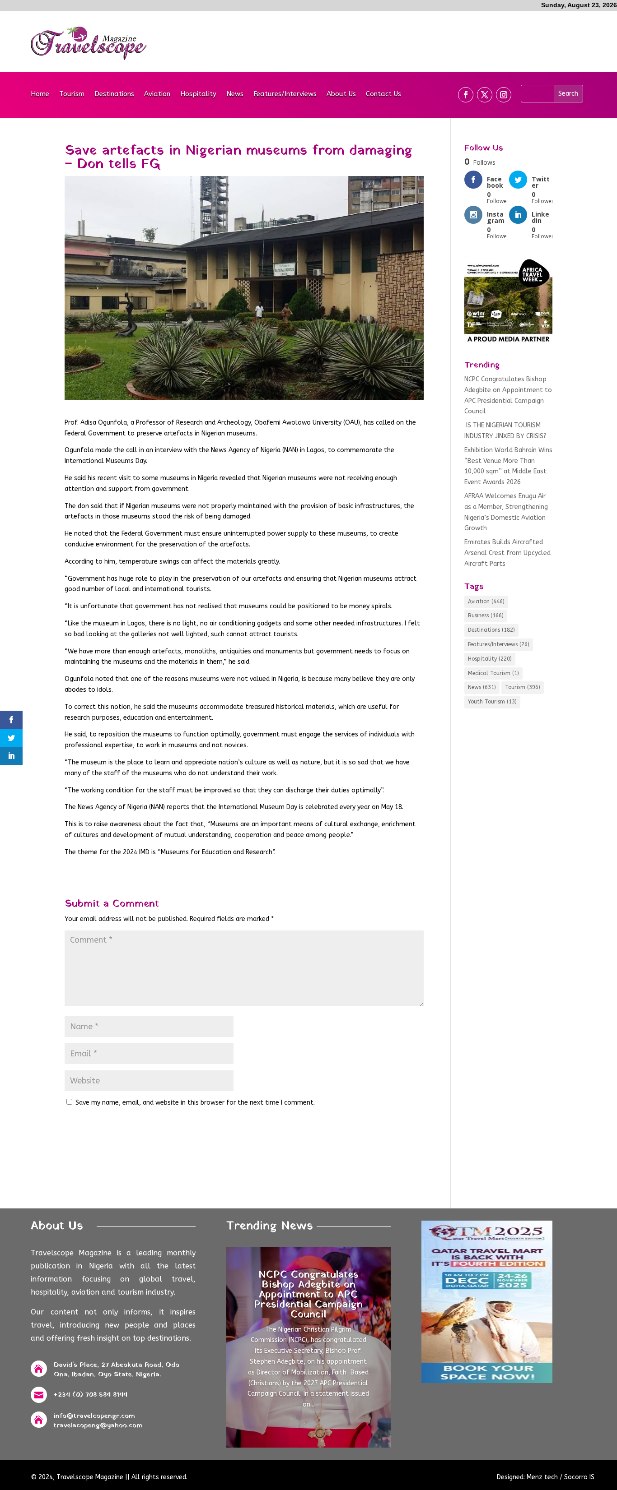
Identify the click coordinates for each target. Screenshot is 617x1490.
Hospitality (198, 94)
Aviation (157, 94)
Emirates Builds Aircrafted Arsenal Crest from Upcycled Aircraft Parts (507, 553)
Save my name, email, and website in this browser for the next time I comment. (195, 1102)
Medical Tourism (493, 673)
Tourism (71, 94)
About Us (341, 94)
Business (486, 615)
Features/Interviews (285, 94)
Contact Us (383, 94)
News (234, 94)
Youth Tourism (492, 702)
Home (40, 94)
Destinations (114, 94)
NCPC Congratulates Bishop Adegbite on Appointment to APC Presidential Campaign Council (308, 1295)
